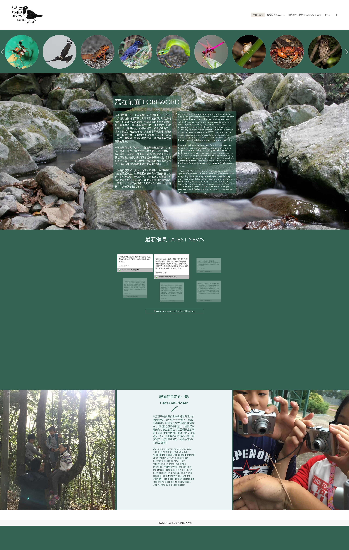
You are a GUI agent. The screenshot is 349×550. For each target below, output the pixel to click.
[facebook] (336, 15)
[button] (22, 52)
